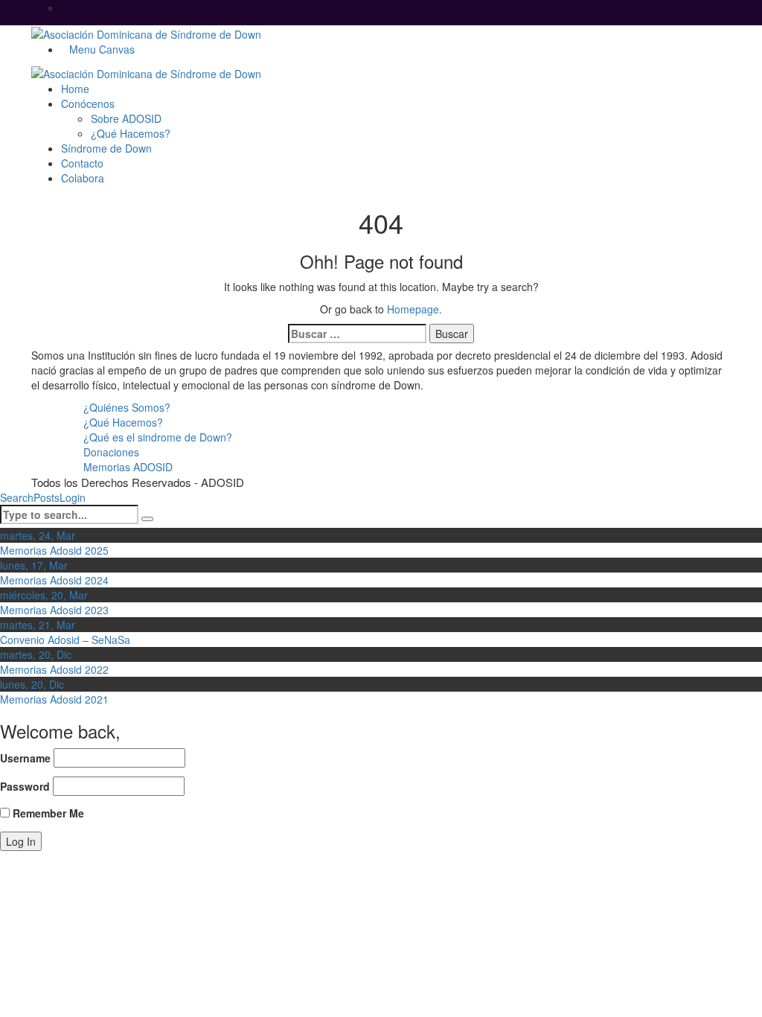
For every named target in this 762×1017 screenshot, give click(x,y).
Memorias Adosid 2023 (54, 609)
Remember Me (47, 813)
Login (73, 497)
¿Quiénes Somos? (126, 407)
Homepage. (414, 309)
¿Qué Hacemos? (123, 422)
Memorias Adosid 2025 (54, 550)
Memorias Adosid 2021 (54, 699)
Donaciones (111, 451)
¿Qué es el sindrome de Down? (157, 437)
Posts (46, 497)
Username (25, 757)
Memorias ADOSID (128, 466)
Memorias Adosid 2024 (54, 580)
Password (25, 786)
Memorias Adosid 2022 (54, 669)
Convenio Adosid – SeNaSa (65, 639)
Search (16, 497)
